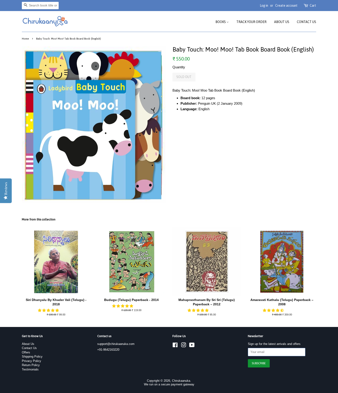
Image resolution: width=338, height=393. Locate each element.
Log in (264, 5)
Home (25, 38)
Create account (286, 5)
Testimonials (30, 369)
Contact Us (306, 22)
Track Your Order (251, 22)
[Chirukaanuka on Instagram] (183, 346)
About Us (281, 22)
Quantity (178, 67)
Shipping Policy (32, 356)
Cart (313, 5)
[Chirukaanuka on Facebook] (175, 346)
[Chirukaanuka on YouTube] (192, 346)
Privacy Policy (31, 361)
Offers (26, 352)
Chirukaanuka (181, 380)
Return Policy (31, 365)
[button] (49, 310)
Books (220, 22)
